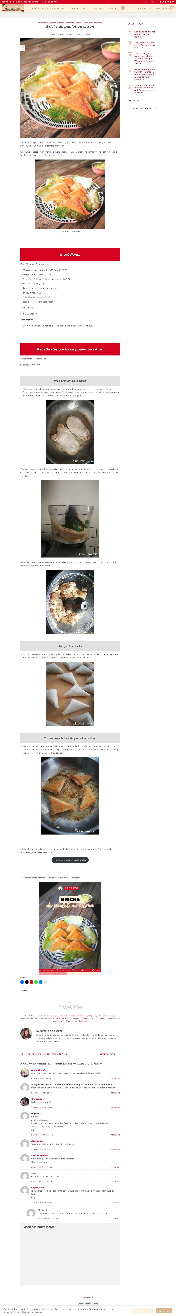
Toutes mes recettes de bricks (70, 860)
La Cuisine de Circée (81, 34)
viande (78, 1021)
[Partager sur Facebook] (61, 1007)
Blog (144, 2)
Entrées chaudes (72, 23)
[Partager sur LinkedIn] (79, 1007)
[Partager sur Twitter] (65, 1007)
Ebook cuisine (48, 8)
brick (22, 1019)
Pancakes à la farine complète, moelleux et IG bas (144, 45)
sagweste (36, 1187)
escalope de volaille (89, 1019)
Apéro (53, 23)
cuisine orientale (46, 1019)
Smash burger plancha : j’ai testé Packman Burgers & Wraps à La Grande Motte (144, 58)
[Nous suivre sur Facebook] (158, 2)
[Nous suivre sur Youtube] (173, 2)
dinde (55, 1019)
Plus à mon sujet (98, 8)
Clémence (36, 1099)
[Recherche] (123, 8)
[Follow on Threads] (165, 2)
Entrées (60, 23)
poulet (110, 1019)
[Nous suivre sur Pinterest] (170, 2)
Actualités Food (78, 8)
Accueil (35, 8)
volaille (84, 1021)
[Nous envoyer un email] (168, 2)
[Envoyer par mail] (70, 1007)
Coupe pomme (108, 1054)
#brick (51, 852)
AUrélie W (36, 1141)
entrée (61, 1019)
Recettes (61, 8)
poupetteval (38, 1070)
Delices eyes (38, 1155)
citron (27, 1019)
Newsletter (88, 1297)
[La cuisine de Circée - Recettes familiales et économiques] (15, 8)
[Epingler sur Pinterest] (75, 1007)
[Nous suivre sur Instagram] (160, 2)
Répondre (115, 1078)
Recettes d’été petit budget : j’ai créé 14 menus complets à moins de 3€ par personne (144, 74)
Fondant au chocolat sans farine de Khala (45, 1054)
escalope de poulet (73, 1019)
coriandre (34, 1019)
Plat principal (87, 23)
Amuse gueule (44, 23)
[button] (145, 8)
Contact (152, 2)
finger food (102, 1019)
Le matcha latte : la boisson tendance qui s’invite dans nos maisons (144, 89)
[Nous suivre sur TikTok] (163, 2)
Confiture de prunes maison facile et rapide (144, 34)
